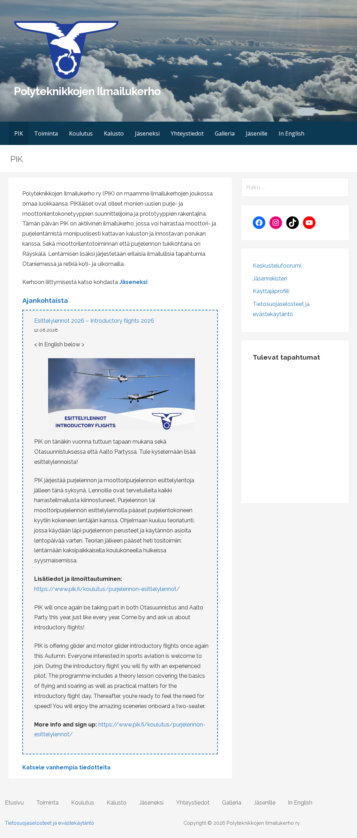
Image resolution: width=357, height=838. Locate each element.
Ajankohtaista (45, 300)
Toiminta (46, 133)
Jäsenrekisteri (270, 278)
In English (291, 133)
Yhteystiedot (187, 133)
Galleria (225, 133)
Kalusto (114, 133)
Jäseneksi (147, 133)
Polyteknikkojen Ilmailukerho (87, 91)
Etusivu (14, 802)
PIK (18, 133)
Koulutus (81, 133)
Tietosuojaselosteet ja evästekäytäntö (49, 823)
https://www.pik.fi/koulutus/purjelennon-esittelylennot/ (107, 589)
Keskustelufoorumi (277, 265)
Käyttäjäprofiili (271, 291)
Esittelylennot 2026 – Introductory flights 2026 (94, 320)
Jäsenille (256, 133)
